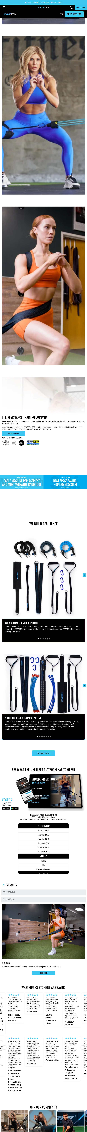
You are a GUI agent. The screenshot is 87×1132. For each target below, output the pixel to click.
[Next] (84, 575)
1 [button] (38, 638)
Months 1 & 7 (43, 830)
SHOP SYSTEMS (81, 7)
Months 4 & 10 (43, 843)
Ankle (43, 861)
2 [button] (40, 638)
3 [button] (42, 638)
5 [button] (45, 638)
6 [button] (47, 638)
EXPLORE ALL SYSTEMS (43, 753)
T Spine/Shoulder (43, 869)
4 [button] (43, 638)
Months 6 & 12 (43, 851)
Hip (43, 865)
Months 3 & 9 (43, 839)
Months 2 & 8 (43, 835)
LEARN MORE (43, 973)
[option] (43, 2)
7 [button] (49, 638)
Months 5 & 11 (43, 847)
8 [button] (50, 736)
